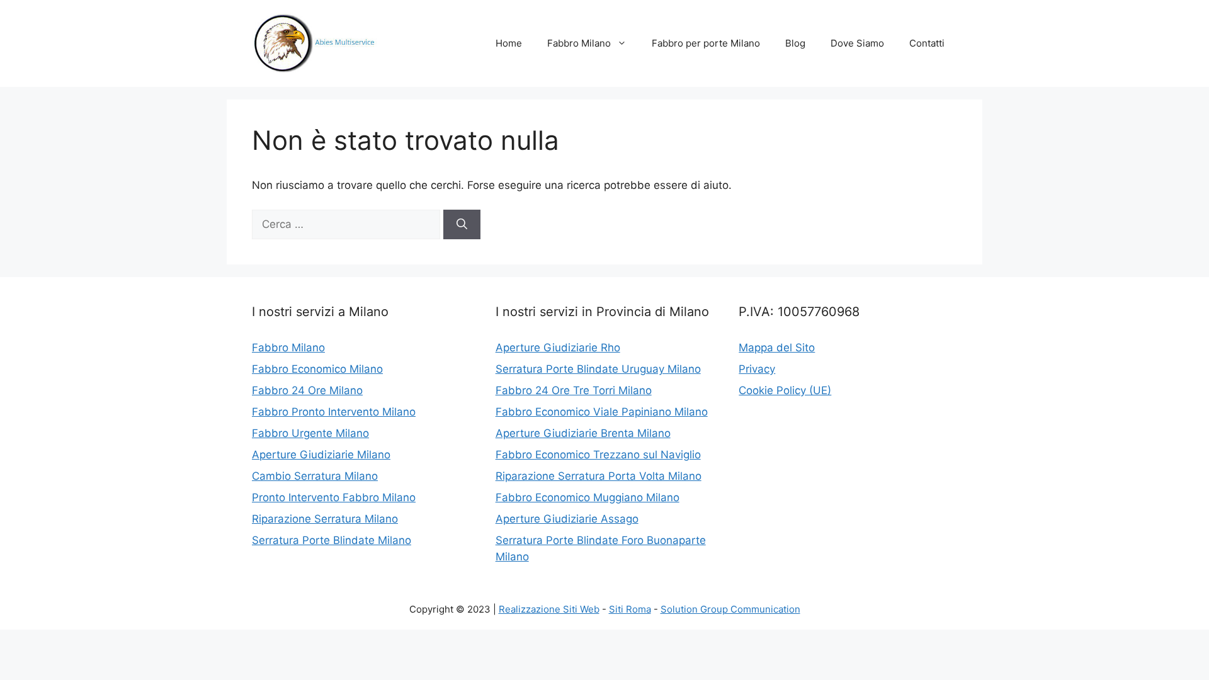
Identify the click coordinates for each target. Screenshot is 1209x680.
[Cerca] (461, 225)
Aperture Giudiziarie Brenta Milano (583, 433)
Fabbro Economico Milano (317, 369)
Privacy (757, 369)
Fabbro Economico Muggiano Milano (587, 497)
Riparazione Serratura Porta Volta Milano (598, 476)
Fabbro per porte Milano (706, 43)
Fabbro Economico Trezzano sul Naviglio (598, 454)
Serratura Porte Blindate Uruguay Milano (598, 369)
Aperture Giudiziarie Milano (321, 454)
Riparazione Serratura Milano (325, 519)
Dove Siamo (857, 43)
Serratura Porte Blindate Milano (331, 540)
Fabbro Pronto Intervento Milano (334, 411)
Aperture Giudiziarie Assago (567, 519)
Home (509, 43)
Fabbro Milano (579, 43)
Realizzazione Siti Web (549, 609)
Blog (795, 43)
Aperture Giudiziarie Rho (558, 347)
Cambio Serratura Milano (315, 476)
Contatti (927, 43)
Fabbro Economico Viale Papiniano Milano (602, 411)
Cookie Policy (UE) (785, 390)
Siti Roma (630, 609)
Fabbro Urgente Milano (310, 433)
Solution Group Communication (730, 609)
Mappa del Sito (777, 347)
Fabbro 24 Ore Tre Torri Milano (574, 390)
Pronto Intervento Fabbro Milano (334, 497)
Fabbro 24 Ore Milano (307, 390)
